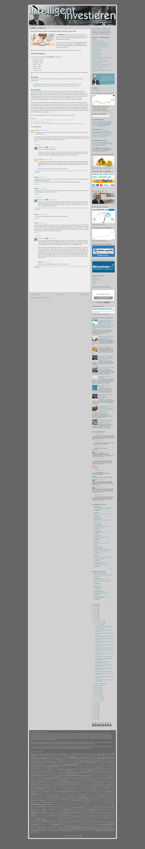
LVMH (70, 797)
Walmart (45, 827)
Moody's (41, 802)
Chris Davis (50, 769)
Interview (84, 788)
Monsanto (37, 802)
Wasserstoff (102, 827)
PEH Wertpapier (40, 807)
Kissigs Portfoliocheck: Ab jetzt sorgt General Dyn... (103, 630)
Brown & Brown (108, 765)
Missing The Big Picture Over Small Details (101, 543)
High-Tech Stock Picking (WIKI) (43, 787)
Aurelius (103, 758)
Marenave (91, 797)
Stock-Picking (41, 820)
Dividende (94, 123)
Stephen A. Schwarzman (99, 818)
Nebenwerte (95, 124)
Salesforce (41, 814)
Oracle (70, 806)
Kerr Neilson (85, 793)
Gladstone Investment (38, 784)
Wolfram (71, 830)
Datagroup (88, 772)
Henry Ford (94, 785)
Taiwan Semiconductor (110, 820)
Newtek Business (96, 804)
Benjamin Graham (63, 761)
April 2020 (97, 693)
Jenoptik (78, 790)
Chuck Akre (71, 769)
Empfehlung (111, 777)
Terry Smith (76, 821)
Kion (109, 793)
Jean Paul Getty (61, 790)
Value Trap (111, 824)
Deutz (50, 775)
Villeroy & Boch (95, 826)
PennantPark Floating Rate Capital (54, 807)
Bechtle (39, 761)
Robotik (59, 812)
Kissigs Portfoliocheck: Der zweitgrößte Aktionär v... (104, 674)
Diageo (55, 775)
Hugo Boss (100, 787)
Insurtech (67, 788)
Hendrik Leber (88, 785)
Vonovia (32, 827)
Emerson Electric (104, 777)
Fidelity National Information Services (45, 780)
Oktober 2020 (98, 625)
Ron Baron (82, 812)
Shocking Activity (97, 598)
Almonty (88, 755)
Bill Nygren (40, 763)
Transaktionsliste (94, 823)
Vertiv (77, 826)
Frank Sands (42, 781)
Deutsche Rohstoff (35, 775)
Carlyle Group (43, 768)
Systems (99, 820)
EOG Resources (60, 778)
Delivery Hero (43, 774)
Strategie (108, 124)
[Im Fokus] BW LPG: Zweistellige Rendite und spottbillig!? (106, 368)
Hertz (35, 787)
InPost (60, 788)
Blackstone (78, 763)
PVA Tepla (54, 810)
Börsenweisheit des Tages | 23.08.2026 (104, 377)
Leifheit (78, 796)
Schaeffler (55, 814)
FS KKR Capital (78, 781)
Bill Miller (35, 763)
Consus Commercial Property (76, 771)
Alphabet (95, 755)
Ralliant (81, 810)
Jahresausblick (34, 790)
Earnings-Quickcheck (56, 777)
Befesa (42, 761)
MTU (66, 802)
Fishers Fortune (84, 780)
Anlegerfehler (99, 121)
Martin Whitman (50, 799)
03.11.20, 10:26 (46, 262)
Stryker (68, 820)
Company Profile (49, 771)
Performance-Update (46, 123)
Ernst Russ (68, 778)
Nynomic (45, 806)
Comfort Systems (34, 771)
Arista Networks (85, 758)
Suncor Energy (77, 820)
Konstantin (97, 433)
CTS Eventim (44, 772)
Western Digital (51, 829)
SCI (78, 814)
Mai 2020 (97, 691)
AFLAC (106, 753)
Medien (33, 800)
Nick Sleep (102, 804)
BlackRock (73, 763)
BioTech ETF (59, 763)
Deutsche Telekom (44, 775)
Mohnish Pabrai (106, 800)
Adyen (96, 753)
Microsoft (87, 800)
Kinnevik (97, 793)
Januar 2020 (98, 700)
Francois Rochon (34, 781)
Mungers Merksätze (76, 802)
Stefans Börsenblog (98, 548)
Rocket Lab (71, 812)
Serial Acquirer (34, 815)
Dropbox (49, 777)
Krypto (92, 794)
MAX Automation (82, 799)
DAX (109, 772)
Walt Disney (50, 827)
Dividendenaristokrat (78, 775)
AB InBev (58, 753)
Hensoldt (105, 785)
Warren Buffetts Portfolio (86, 827)
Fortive (106, 780)
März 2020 (98, 696)
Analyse (94, 121)
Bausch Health (89, 760)
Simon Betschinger (98, 524)
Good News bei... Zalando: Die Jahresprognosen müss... (102, 662)
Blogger (80, 835)
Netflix (61, 804)
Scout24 (81, 814)
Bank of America (44, 760)
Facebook (94, 283)
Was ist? (107, 125)
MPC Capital (53, 802)
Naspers (98, 802)
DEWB (52, 775)
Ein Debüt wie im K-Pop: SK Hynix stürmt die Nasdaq (102, 564)
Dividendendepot (87, 775)
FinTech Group (70, 780)
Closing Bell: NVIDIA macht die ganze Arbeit (102, 520)
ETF (81, 778)
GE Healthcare (38, 783)
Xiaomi (91, 830)
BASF (81, 760)
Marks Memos (44, 799)
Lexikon (107, 796)
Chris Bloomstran (43, 769)
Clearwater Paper (99, 769)
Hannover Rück (56, 785)
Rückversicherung (110, 812)
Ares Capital (71, 758)
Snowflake (62, 816)
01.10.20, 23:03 (42, 214)
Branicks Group (88, 765)
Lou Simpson (51, 797)
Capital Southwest (104, 766)
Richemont (39, 812)
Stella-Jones (91, 818)
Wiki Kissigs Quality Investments (77, 123)
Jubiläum (95, 791)
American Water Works (56, 757)
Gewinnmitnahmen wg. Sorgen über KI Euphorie (102, 514)
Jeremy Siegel (97, 790)
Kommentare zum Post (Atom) (43, 297)
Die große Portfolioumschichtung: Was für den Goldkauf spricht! (102, 526)
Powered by (100, 302)
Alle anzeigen (111, 568)
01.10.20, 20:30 (48, 159)
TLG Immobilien (53, 823)
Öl (59, 806)
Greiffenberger (111, 784)
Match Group (75, 799)
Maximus (97, 466)
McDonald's (96, 799)
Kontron (66, 794)
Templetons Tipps (101, 137)
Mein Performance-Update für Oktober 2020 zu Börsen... (104, 627)
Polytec (56, 809)
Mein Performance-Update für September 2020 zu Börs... (104, 680)
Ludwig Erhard (65, 797)
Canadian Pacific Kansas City (83, 766)
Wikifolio (45, 830)
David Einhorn (93, 772)
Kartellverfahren (51, 793)
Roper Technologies (89, 812)
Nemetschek (55, 804)
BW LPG (61, 766)
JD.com (50, 790)
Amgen (62, 757)
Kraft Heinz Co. (81, 794)
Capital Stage (111, 766)
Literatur (40, 797)
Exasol (96, 778)
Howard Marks (94, 787)
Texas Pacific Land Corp (98, 821)
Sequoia (112, 814)
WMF (59, 830)
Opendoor (63, 806)
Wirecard (56, 830)
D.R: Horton (56, 772)
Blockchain (86, 763)
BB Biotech (106, 760)
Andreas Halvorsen (97, 757)
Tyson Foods (47, 824)
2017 (95, 706)
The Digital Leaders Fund (99, 562)
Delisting (38, 774)
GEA (48, 783)
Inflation (48, 788)
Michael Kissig (37, 123)
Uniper (76, 824)
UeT (60, 824)
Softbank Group (76, 816)
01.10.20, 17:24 (52, 147)
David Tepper (106, 772)
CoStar (99, 771)
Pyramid (58, 810)
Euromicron (89, 778)
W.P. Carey (40, 827)
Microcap (83, 800)
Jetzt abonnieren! (103, 298)
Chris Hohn (55, 769)
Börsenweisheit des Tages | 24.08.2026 (104, 386)
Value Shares (97, 512)
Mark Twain (33, 799)
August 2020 (98, 685)
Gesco (82, 783)
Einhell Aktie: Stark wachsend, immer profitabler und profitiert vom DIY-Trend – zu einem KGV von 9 (103, 558)
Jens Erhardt (82, 790)
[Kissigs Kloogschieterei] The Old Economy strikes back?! (106, 337)
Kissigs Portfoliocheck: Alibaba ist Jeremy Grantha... (104, 642)
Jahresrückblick (40, 790)
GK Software (107, 783)
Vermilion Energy (57, 826)
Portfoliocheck (66, 809)
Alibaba (65, 755)
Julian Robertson (100, 791)
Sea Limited (85, 814)
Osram (78, 806)
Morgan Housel (46, 802)
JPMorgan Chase (89, 791)
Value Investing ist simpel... (98, 41)
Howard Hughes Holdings (85, 787)
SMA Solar (52, 816)
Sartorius (48, 814)
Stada (49, 818)
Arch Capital (66, 758)
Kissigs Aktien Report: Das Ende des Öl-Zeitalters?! (104, 645)
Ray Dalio (85, 811)
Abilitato (96, 555)
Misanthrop (36, 130)
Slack (49, 816)
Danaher (70, 772)
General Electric (60, 783)
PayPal (112, 806)
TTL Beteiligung (110, 823)
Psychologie (33, 811)
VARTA (32, 826)
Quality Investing (102, 124)
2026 (95, 606)
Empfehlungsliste (34, 778)
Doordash (104, 775)
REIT (89, 811)
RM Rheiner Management (52, 812)
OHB (58, 806)
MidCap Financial (94, 800)
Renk (96, 810)
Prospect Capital (107, 809)
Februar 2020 (98, 698)
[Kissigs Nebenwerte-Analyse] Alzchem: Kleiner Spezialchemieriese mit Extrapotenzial (105, 396)
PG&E (106, 807)
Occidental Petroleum (52, 806)
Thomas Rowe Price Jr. (39, 823)
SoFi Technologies (68, 816)
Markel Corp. (38, 799)
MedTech (37, 800)
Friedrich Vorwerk (66, 781)
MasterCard (65, 799)
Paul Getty (102, 806)
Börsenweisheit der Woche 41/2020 (103, 656)
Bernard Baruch (95, 761)
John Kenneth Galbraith (54, 791)
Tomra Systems (73, 823)
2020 (95, 619)
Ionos (98, 788)
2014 (95, 713)
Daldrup (65, 772)
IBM (35, 788)
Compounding (67, 771)
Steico (86, 818)
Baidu (36, 760)
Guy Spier (48, 785)
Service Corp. (40, 815)
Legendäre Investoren (97, 59)
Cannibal (94, 766)
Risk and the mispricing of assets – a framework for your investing (102, 592)
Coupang (112, 771)
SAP (45, 814)
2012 (95, 717)
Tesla (81, 821)
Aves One (107, 758)
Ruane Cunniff (103, 812)
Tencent (71, 821)
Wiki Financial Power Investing (67, 829)
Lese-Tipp (98, 796)
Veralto (38, 826)
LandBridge (108, 794)
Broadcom (97, 765)
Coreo (84, 771)
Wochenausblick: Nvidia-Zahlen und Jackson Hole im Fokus (102, 537)
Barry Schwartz (66, 760)
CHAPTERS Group (82, 768)
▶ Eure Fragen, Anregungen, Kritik (101, 28)
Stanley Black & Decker (54, 818)
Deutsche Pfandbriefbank (103, 773)
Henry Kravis (100, 785)
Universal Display (93, 824)
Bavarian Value (97, 531)
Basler (84, 760)
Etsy (82, 778)
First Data (75, 780)
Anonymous (97, 441)
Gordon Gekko (84, 784)
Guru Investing (42, 785)
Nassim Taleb (103, 802)
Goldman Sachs (68, 784)
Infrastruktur (53, 788)
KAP (113, 791)
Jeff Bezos (67, 790)
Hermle (32, 787)
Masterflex (70, 799)
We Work (36, 829)
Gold (63, 784)
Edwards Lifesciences (75, 777)
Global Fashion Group (48, 784)
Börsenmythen (48, 765)
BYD (64, 766)
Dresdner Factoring (42, 777)
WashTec (94, 827)
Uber (51, 824)
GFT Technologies (93, 783)
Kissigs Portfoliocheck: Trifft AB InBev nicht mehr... (104, 650)
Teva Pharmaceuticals (87, 821)
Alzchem (106, 755)
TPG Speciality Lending (82, 823)
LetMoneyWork (97, 506)
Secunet (99, 814)
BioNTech (50, 763)
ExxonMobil (103, 778)
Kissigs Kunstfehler (107, 123)
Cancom (90, 766)
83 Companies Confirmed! (99, 587)
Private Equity (91, 809)
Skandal (45, 816)
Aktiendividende (47, 755)
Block (83, 763)
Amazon (32, 757)
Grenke (32, 785)
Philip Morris (38, 809)
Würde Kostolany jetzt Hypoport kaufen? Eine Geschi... (104, 639)
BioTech (55, 763)
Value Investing (101, 125)
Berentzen (77, 761)
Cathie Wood (61, 768)
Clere (104, 769)
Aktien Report (40, 755)
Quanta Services (76, 811)
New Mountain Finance (77, 804)
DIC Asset (59, 775)
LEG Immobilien (63, 796)
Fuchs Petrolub (86, 781)
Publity (44, 811)
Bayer (102, 760)
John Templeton (73, 791)
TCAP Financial (34, 821)
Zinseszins (36, 832)
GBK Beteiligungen (108, 781)
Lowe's (56, 797)
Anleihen (32, 758)
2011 (95, 719)
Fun (90, 781)
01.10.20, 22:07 (42, 188)
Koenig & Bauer (61, 794)
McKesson (102, 799)
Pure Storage (49, 810)
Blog (90, 763)
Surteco (83, 820)
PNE (54, 809)
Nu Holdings (36, 806)
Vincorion (101, 826)
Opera (67, 806)
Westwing (57, 829)
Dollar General (94, 775)
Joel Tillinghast (39, 791)
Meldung (41, 800)
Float (89, 780)
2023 (95, 612)
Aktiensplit (61, 755)
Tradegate (89, 823)
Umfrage (63, 824)
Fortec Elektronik (101, 780)
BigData (105, 761)
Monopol (33, 802)
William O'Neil (51, 830)
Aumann (99, 758)
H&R (51, 785)
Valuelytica (96, 542)
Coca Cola (108, 769)
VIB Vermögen (88, 826)
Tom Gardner (61, 823)
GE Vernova (44, 783)
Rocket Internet (65, 812)
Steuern (106, 818)
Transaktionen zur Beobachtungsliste (100, 64)
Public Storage (40, 811)
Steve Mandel (111, 818)
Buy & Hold (111, 121)
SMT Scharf (57, 816)
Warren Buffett (75, 827)
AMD (35, 757)
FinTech (65, 780)
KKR (56, 795)
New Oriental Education (88, 804)
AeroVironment (101, 753)
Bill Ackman (110, 761)
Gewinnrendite (86, 783)
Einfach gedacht (95, 142)
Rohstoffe (77, 812)
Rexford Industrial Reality (109, 810)
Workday (75, 830)
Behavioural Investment (99, 597)
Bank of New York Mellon (53, 760)
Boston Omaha (81, 765)
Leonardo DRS (89, 796)
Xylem (94, 830)
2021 (95, 617)
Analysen (72, 757)
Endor (42, 778)
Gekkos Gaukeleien (53, 783)
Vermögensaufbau (65, 826)
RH (31, 812)
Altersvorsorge (100, 755)
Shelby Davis (77, 815)
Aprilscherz (60, 758)
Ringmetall (44, 812)
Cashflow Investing (50, 768)
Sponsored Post (107, 816)
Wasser (98, 827)
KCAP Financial (58, 793)
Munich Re (83, 802)
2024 (95, 610)
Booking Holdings (99, 763)
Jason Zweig (46, 790)
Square (35, 818)
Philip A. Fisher (111, 807)
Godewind (59, 784)
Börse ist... (106, 763)
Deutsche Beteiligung (73, 774)
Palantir (85, 806)
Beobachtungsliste (96, 63)
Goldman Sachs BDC (76, 784)
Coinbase (112, 769)
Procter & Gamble (100, 809)
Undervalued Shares (98, 591)
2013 (95, 715)
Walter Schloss (56, 827)
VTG (35, 827)
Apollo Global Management (41, 758)
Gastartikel (101, 781)
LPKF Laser (60, 797)
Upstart (98, 824)
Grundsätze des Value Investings (99, 46)
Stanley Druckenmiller (65, 818)
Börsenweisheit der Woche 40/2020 (103, 671)
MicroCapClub (97, 586)
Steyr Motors (33, 820)
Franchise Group (111, 780)
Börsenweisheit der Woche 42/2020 (103, 648)
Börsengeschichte (35, 765)
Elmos (94, 777)
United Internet (81, 824)
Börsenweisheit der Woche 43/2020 (103, 636)
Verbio (41, 826)
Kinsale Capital (103, 793)
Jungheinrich (109, 791)
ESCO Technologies (75, 778)
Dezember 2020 (99, 621)
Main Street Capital (84, 797)
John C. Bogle (45, 791)
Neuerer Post (35, 294)
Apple (57, 758)
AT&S (96, 758)
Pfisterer (103, 807)
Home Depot (52, 787)
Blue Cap (93, 763)
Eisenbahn (91, 777)
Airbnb (109, 753)
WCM (32, 829)
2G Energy (33, 753)
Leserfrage (103, 796)
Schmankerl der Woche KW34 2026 (102, 532)
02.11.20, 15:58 (42, 223)
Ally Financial (83, 755)
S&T (38, 814)
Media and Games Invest (109, 799)
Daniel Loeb (82, 772)
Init (57, 788)
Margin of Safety (97, 797)
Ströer (65, 820)
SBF (52, 814)
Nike (111, 804)
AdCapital (86, 753)
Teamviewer (40, 821)
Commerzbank (42, 771)
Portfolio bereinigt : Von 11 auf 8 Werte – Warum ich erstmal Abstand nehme (103, 508)
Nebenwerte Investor (46, 804)
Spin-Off (97, 816)
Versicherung (73, 826)
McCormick (91, 799)
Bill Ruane (46, 763)
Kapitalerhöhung (34, 793)
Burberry (44, 766)
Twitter (94, 281)
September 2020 (99, 683)
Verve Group (82, 826)
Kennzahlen (79, 793)
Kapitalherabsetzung (43, 793)
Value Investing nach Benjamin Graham (101, 43)
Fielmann (56, 780)
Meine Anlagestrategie (97, 50)
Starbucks (72, 818)
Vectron (35, 826)
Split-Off (101, 816)
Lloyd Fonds (45, 797)
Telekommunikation (52, 821)
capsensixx (33, 768)
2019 (95, 702)
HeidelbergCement (68, 785)
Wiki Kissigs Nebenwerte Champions (60, 123)
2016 (95, 708)
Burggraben (105, 121)
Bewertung (101, 761)
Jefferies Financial (73, 790)
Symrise (95, 820)
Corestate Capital (89, 771)
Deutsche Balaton (57, 774)
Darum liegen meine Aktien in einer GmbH (101, 70)
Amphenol (66, 757)
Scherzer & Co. (60, 814)
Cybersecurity (50, 772)
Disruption (65, 775)
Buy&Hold (57, 766)
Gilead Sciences (101, 783)
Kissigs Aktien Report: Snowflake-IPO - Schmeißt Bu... (104, 677)
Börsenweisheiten (96, 55)
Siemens (35, 816)
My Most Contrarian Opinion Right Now (103, 575)
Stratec (57, 820)
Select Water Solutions (106, 814)
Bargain (60, 760)
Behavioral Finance (48, 761)
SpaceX (89, 816)
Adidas (90, 753)
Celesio (76, 768)
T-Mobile (103, 820)
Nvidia (40, 806)
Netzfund (70, 804)
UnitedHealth (87, 824)
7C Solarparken (46, 753)
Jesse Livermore (103, 790)
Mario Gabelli (111, 797)
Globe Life (55, 784)
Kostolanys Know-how (73, 794)
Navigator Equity (110, 802)
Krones (89, 794)
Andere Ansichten (80, 757)
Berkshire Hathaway (85, 761)
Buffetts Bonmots (105, 132)
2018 (95, 704)
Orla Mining (74, 806)
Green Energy (100, 784)
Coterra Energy (107, 771)
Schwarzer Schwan (73, 814)
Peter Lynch (97, 807)
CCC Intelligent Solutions (70, 768)
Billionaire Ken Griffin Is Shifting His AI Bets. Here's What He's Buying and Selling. (102, 581)
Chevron (112, 768)
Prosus (112, 809)
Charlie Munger (98, 768)
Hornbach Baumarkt (63, 787)
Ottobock (81, 806)
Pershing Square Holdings (89, 807)
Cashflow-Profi (97, 535)
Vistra (113, 826)
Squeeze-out (40, 818)
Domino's (99, 775)
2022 (95, 615)
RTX (99, 812)
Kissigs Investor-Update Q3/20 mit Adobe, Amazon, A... (103, 668)
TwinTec (39, 824)
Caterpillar (57, 768)
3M (36, 753)
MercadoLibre (48, 800)
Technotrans (45, 821)
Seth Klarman (51, 815)
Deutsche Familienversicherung (84, 773)
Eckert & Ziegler (67, 777)
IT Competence (106, 788)
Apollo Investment (51, 758)
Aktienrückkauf (54, 755)
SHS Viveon (112, 815)
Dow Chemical (109, 775)
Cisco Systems (87, 769)
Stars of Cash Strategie (80, 818)
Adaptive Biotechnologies (78, 753)
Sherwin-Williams (84, 815)
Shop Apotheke (91, 815)
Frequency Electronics (57, 781)
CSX (41, 772)
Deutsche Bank (64, 774)
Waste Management (110, 827)
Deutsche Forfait (94, 774)
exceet (99, 778)
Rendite (92, 811)
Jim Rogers (109, 790)
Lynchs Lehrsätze (102, 135)
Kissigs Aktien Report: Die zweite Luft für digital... (104, 633)
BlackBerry (68, 763)
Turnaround (94, 125)
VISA (111, 826)
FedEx (36, 780)
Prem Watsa (74, 809)
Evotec (93, 778)
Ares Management (78, 758)
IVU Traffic (112, 788)
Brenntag (93, 765)
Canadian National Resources (71, 766)
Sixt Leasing (41, 816)
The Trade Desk (107, 821)
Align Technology (70, 755)
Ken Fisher (65, 793)
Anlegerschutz (111, 757)
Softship (86, 816)
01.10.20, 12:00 (44, 130)
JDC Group (55, 790)
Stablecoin (45, 818)
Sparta (93, 816)
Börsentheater (106, 131)
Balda (38, 760)
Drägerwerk (36, 777)
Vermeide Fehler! (96, 48)
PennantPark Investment (68, 807)
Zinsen (32, 832)
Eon (65, 778)
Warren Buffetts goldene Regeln (99, 45)
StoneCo (49, 820)
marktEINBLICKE (98, 518)
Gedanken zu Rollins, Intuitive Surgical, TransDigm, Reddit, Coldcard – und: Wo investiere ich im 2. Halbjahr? (102, 550)
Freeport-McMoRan (49, 781)
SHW (32, 816)
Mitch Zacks (100, 800)
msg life (63, 802)
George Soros (77, 783)
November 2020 (99, 623)
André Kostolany (89, 757)
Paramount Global (91, 806)
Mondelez (112, 800)
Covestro (32, 772)
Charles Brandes (90, 768)
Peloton (45, 807)
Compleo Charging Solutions (58, 771)
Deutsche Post (111, 774)
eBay (62, 777)
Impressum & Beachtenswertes (99, 66)
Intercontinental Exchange (75, 788)
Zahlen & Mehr (99, 830)
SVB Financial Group (89, 820)
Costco (102, 771)
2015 (95, 711)
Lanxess (36, 796)
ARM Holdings (92, 758)
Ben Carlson (56, 761)
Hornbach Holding (72, 787)
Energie (45, 778)
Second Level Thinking (92, 814)
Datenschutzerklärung (97, 68)
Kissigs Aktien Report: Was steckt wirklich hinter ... (104, 654)
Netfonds (66, 804)
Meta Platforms (54, 800)
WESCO (46, 829)
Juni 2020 (97, 689)
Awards (110, 758)
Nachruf (95, 802)
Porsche (60, 809)
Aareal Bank (53, 753)
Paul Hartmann (107, 806)
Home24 (57, 787)
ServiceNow (45, 815)
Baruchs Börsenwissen (97, 131)
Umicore (66, 824)
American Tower (48, 757)
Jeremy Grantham (89, 790)
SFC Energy (57, 815)
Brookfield (102, 765)
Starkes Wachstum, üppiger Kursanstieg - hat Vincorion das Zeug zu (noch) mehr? (105, 421)
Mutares (87, 802)
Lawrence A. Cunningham (44, 796)
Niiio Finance (107, 804)
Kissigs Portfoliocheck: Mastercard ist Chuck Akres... (103, 665)
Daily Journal (61, 772)
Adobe (93, 753)
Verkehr (51, 826)
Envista (55, 778)
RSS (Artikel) (95, 277)
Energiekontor (50, 778)
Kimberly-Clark (92, 793)
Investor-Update (104, 142)
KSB (95, 794)
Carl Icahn (37, 768)
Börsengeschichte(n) (97, 54)
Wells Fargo (41, 829)
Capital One (98, 766)
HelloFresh (74, 785)
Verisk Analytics (46, 826)
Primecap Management (82, 809)
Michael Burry (69, 800)
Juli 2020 (97, 687)
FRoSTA (72, 781)
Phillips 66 (44, 809)
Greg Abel (106, 784)
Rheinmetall (34, 812)
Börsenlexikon (95, 52)
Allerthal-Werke (77, 755)
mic (65, 800)
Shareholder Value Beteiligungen (67, 815)
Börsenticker (61, 765)
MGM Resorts (61, 800)
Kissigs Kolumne (43, 794)
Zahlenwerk (107, 830)
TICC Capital (47, 823)
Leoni (94, 796)
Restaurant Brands (100, 810)
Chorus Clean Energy (35, 769)
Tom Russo (67, 823)
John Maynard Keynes (64, 791)
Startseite (60, 294)
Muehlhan (70, 802)
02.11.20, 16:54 (52, 238)
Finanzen (60, 780)
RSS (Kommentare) (96, 279)
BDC (110, 760)
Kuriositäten (99, 794)
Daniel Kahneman (76, 772)
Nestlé (59, 804)
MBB (87, 799)
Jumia (105, 791)
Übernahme (55, 824)
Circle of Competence (79, 769)
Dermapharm (50, 774)
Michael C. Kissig (42, 147)
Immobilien (40, 788)
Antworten (36, 141)
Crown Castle (37, 772)
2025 (95, 608)
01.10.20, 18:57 (42, 177)
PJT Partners (50, 809)
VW (37, 827)
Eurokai (85, 778)
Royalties (96, 812)
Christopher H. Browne (63, 769)
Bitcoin (64, 763)
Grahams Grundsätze (101, 134)
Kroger (87, 794)
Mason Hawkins (58, 799)
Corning (95, 771)
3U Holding (40, 753)
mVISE (91, 802)
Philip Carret (33, 809)
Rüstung (32, 814)
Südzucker (72, 820)
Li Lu (110, 796)
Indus (45, 788)
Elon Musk (98, 777)
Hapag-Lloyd (62, 785)
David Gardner (99, 772)
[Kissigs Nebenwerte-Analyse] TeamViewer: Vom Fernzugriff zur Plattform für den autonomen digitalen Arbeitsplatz (106, 357)
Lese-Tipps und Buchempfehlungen (100, 61)
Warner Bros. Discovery (65, 827)
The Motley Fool (97, 578)
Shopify (96, 815)
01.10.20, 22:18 (52, 199)
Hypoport (108, 787)
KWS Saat (104, 794)
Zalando (112, 830)
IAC (112, 787)
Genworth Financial (69, 783)
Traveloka (105, 823)
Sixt (38, 816)
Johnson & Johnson (81, 791)
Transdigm (100, 823)
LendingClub (83, 796)
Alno (92, 755)
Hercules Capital (110, 785)
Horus (78, 787)
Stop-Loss (53, 820)
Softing (82, 816)
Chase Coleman (106, 768)
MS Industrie (59, 802)
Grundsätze (99, 123)
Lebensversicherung (54, 796)
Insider (63, 788)
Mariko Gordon (105, 797)
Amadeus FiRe (111, 755)
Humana (104, 787)
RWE (36, 814)
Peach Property (34, 807)
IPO (101, 788)
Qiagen (61, 810)
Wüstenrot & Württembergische (84, 830)
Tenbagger (67, 821)
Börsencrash (111, 763)
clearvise (94, 769)
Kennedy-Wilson (72, 793)
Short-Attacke (106, 815)
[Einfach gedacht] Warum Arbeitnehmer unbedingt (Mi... (104, 659)
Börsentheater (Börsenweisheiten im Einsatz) (102, 57)
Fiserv (79, 780)
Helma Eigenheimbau (82, 785)
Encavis (39, 778)
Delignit (34, 774)
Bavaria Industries (97, 760)
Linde (38, 797)
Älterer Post (85, 294)
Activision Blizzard (68, 753)
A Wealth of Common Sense (100, 573)
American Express (40, 757)
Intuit (87, 788)
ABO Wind (62, 753)
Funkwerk (93, 781)
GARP (97, 781)
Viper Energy (106, 826)
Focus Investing (94, 780)
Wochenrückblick (65, 830)
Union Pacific (71, 824)
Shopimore (101, 815)
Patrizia (97, 806)
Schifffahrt (66, 814)
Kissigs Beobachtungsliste (104, 347)
